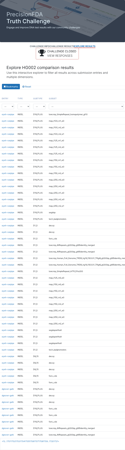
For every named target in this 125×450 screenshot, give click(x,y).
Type (20, 98)
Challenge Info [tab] (40, 46)
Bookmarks (12, 86)
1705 (27, 441)
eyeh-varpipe (8, 114)
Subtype (37, 98)
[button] (57, 53)
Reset (27, 86)
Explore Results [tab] (84, 46)
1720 (51, 441)
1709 (45, 441)
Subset (53, 98)
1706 (31, 441)
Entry (5, 98)
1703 (17, 441)
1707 (36, 441)
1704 (22, 441)
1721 (56, 441)
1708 (41, 441)
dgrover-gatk (8, 389)
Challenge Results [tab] (62, 46)
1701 (9, 441)
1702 (13, 441)
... (6, 441)
